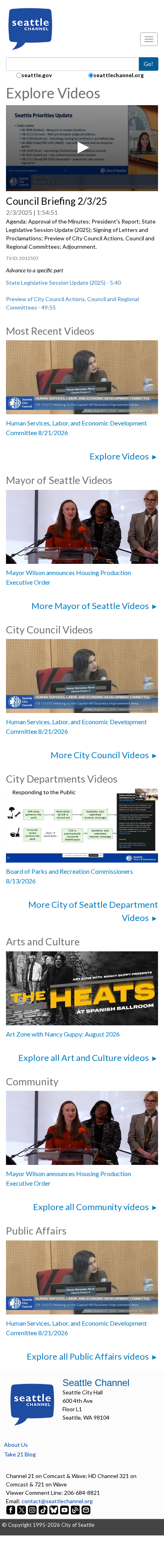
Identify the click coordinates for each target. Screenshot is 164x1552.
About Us (16, 1444)
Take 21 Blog (20, 1454)
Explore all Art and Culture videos (83, 1057)
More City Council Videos (100, 754)
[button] (82, 147)
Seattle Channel (95, 1382)
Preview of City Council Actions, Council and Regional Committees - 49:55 (72, 303)
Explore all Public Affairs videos (88, 1356)
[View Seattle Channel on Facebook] (11, 1509)
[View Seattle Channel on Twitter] (22, 1509)
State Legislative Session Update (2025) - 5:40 (63, 282)
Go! (148, 63)
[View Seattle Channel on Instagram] (32, 1509)
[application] (82, 148)
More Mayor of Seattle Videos (90, 605)
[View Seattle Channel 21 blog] (75, 1509)
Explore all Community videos (91, 1206)
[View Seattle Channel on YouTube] (65, 1509)
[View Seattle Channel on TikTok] (43, 1509)
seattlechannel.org (119, 75)
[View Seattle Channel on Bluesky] (54, 1509)
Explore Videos (119, 456)
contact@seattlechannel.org (57, 1501)
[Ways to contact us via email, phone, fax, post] (86, 1509)
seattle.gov (36, 75)
